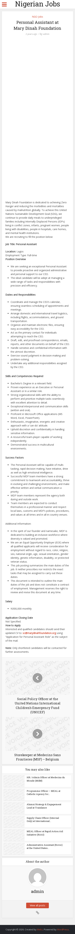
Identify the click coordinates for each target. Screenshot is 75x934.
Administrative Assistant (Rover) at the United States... (45, 846)
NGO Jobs (37, 16)
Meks (40, 929)
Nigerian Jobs (37, 4)
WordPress (63, 929)
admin (46, 34)
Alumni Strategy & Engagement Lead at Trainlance (44, 806)
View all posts (37, 905)
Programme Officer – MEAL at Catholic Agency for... (43, 792)
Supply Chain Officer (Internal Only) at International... (43, 819)
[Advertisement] (37, 78)
